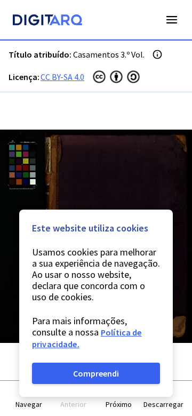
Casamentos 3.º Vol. (109, 54)
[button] (28, 398)
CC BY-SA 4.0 (62, 76)
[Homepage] (47, 21)
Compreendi (96, 373)
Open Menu (171, 19)
